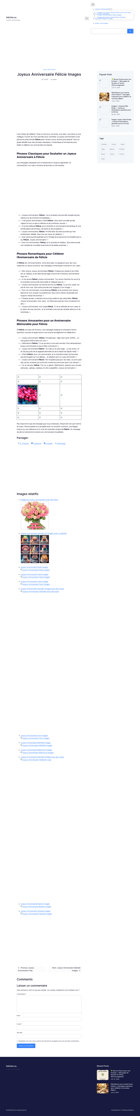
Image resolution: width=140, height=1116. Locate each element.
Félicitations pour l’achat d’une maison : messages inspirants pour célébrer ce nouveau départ (121, 95)
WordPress (131, 1110)
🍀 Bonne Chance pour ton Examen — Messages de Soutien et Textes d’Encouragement (121, 82)
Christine (104, 144)
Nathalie (121, 149)
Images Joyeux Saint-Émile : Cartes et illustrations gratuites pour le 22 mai (121, 121)
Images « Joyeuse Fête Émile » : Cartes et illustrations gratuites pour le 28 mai (121, 109)
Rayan (103, 154)
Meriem (112, 149)
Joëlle (103, 149)
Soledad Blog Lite (116, 1110)
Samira (112, 154)
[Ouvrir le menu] (87, 18)
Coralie (114, 144)
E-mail (19, 1024)
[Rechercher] (130, 31)
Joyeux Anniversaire (49, 69)
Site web (19, 1032)
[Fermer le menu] (93, 4)
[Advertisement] (70, 50)
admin (55, 79)
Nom (19, 1015)
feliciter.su (11, 17)
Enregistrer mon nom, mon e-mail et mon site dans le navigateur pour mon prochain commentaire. (49, 1041)
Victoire (121, 154)
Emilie (122, 144)
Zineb (103, 159)
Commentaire (21, 994)
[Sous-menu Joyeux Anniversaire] (110, 9)
